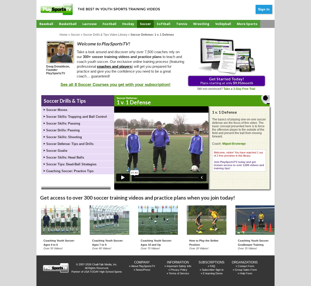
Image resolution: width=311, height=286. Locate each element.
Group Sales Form (246, 269)
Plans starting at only (226, 80)
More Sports (247, 24)
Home (64, 34)
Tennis (181, 24)
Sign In (264, 9)
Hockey (128, 24)
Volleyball (223, 24)
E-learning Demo (213, 273)
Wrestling (201, 24)
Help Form (246, 273)
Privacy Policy (179, 269)
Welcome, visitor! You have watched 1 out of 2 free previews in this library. (239, 160)
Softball (163, 24)
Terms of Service (179, 273)
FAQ (212, 266)
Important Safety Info (179, 266)
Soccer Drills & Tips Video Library (105, 34)
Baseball (46, 24)
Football (109, 24)
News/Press (143, 269)
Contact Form (246, 266)
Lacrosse (89, 24)
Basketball (68, 24)
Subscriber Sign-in (213, 269)
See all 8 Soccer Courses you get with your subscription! (115, 84)
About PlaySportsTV (143, 266)
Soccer (145, 24)
